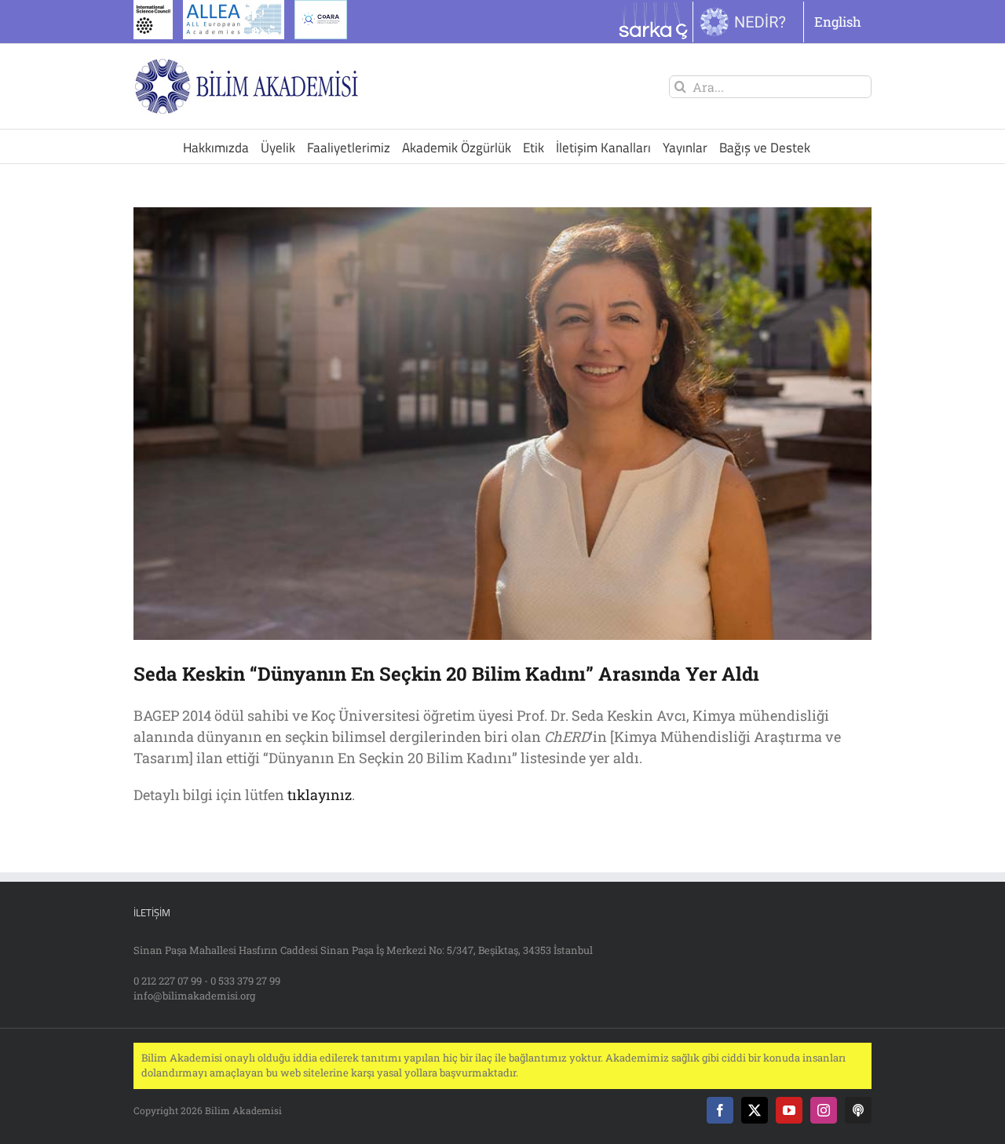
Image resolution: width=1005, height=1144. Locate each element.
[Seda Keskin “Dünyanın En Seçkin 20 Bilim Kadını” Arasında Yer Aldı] (502, 423)
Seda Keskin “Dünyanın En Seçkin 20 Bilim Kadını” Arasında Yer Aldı (446, 673)
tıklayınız (319, 794)
